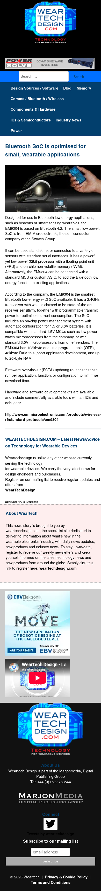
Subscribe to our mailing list (50, 841)
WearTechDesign (20, 489)
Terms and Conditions (50, 882)
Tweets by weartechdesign (50, 833)
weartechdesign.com (58, 568)
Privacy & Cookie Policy (66, 876)
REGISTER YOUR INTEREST (21, 502)
